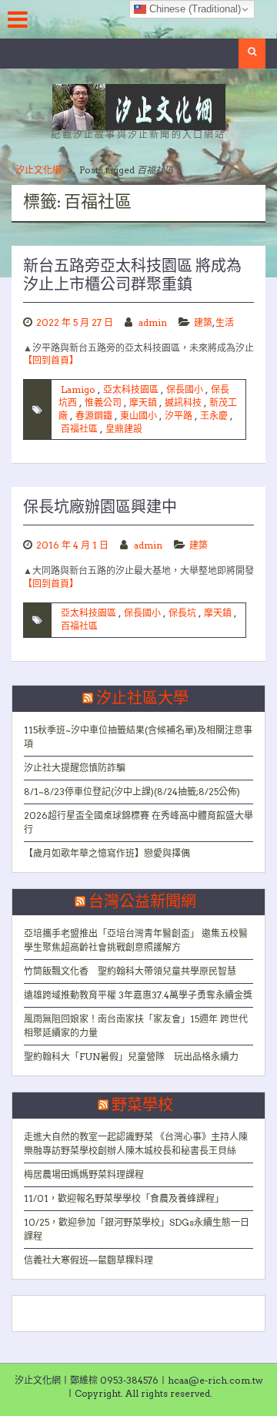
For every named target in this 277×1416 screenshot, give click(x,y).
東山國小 (138, 415)
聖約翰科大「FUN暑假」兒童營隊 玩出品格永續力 (131, 1056)
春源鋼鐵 (93, 415)
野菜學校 (142, 1105)
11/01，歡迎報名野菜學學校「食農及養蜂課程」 (124, 1198)
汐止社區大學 (142, 698)
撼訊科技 (183, 402)
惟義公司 (103, 402)
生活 (224, 322)
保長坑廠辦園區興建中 (100, 507)
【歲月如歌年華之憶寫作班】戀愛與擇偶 (107, 853)
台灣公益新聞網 (142, 902)
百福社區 (79, 429)
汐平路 (178, 415)
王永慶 (214, 415)
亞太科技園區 (131, 389)
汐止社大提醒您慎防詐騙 (74, 767)
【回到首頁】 (50, 360)
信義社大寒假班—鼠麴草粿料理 (88, 1260)
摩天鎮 (143, 402)
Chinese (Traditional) (193, 9)
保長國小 (184, 389)
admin (152, 322)
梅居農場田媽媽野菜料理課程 (84, 1174)
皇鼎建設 (123, 429)
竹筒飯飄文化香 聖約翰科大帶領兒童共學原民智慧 (130, 971)
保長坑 (182, 613)
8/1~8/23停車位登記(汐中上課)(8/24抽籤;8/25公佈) (132, 791)
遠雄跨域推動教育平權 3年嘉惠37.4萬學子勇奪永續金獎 (138, 995)
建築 (203, 322)
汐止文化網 (38, 170)
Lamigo (78, 389)
